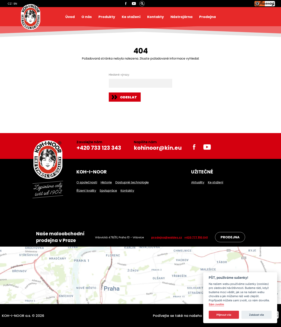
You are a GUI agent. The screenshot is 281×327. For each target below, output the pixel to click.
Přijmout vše (223, 314)
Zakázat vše (256, 314)
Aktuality (197, 182)
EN (15, 4)
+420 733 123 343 (98, 148)
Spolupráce (108, 190)
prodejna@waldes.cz (166, 237)
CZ (10, 4)
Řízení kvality (86, 190)
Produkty (106, 16)
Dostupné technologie (132, 182)
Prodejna (207, 16)
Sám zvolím (216, 304)
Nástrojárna (181, 16)
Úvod (70, 16)
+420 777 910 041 (196, 237)
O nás (86, 16)
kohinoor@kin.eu (158, 148)
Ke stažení (131, 16)
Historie (106, 182)
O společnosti (86, 182)
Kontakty (155, 16)
